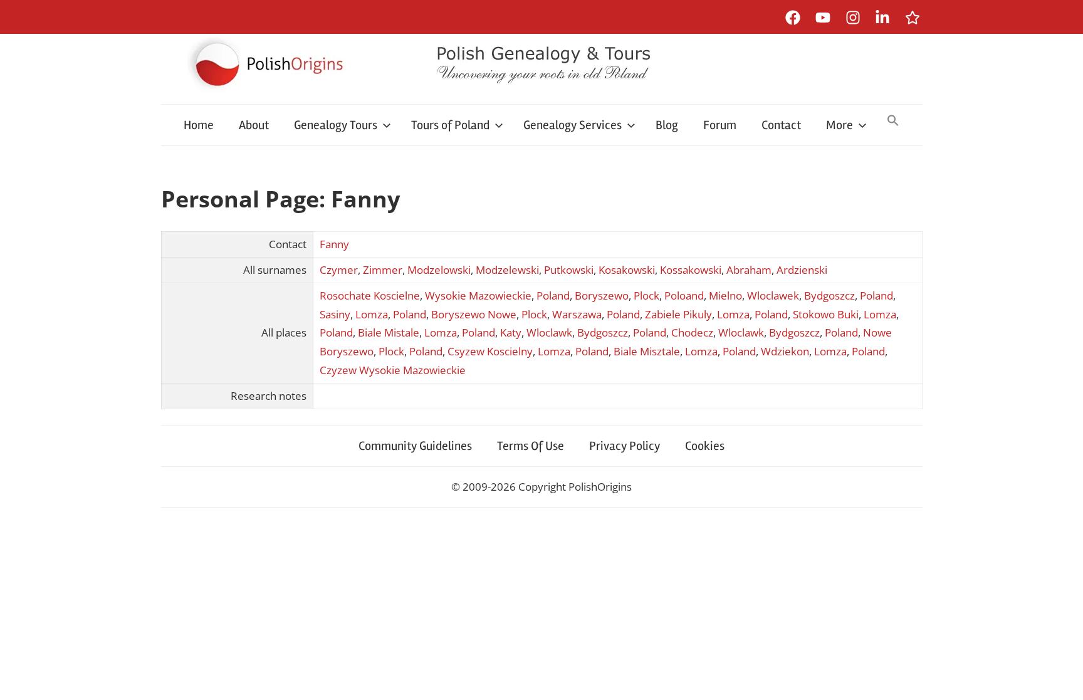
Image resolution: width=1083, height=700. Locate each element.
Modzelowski (439, 270)
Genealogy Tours (335, 125)
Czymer (339, 270)
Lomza (371, 314)
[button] (893, 121)
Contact (781, 125)
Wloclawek (773, 295)
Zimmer (382, 270)
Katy (510, 332)
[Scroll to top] (1061, 678)
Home (199, 125)
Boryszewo (602, 295)
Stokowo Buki (826, 314)
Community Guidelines (415, 446)
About (254, 125)
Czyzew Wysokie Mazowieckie (393, 370)
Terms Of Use (530, 446)
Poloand (684, 295)
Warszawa (577, 314)
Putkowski (569, 270)
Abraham (749, 270)
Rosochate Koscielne (370, 295)
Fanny (334, 244)
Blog (667, 125)
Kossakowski (690, 270)
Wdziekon (785, 351)
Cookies (705, 446)
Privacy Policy (624, 446)
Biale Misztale (647, 351)
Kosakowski (627, 270)
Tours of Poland (450, 125)
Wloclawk (549, 332)
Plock (646, 295)
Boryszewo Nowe (473, 314)
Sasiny (335, 314)
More (839, 125)
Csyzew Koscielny (490, 351)
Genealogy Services (572, 125)
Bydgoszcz (829, 295)
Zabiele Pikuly (678, 314)
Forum (719, 125)
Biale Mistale (388, 332)
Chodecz (692, 332)
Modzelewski (507, 270)
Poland (553, 295)
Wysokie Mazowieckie (478, 295)
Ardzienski (802, 270)
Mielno (725, 295)
